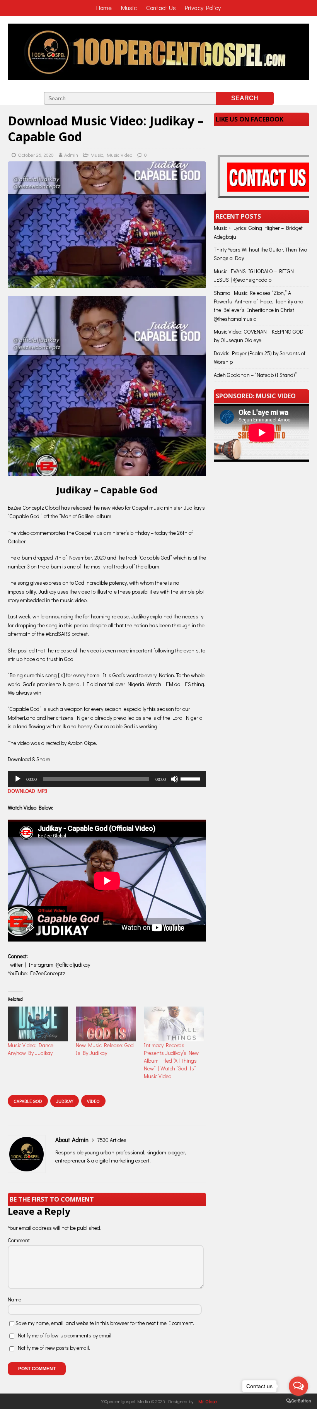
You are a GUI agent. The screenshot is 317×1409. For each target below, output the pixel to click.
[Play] (18, 779)
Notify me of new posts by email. (54, 1347)
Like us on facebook (249, 119)
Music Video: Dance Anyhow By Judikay (30, 1048)
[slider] (191, 778)
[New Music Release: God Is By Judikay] (106, 1024)
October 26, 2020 (36, 154)
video (93, 1101)
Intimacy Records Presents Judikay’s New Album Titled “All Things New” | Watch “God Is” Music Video (171, 1060)
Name (14, 1299)
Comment (19, 1240)
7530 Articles (111, 1140)
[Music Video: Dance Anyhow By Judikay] (38, 1024)
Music (96, 154)
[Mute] (174, 779)
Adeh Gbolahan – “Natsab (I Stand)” (255, 374)
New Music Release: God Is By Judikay (105, 1048)
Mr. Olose (207, 1401)
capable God (28, 1101)
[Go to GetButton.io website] (298, 1401)
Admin (71, 154)
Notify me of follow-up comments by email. (65, 1335)
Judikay (64, 1101)
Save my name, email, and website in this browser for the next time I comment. (104, 1323)
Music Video (119, 154)
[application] (107, 779)
